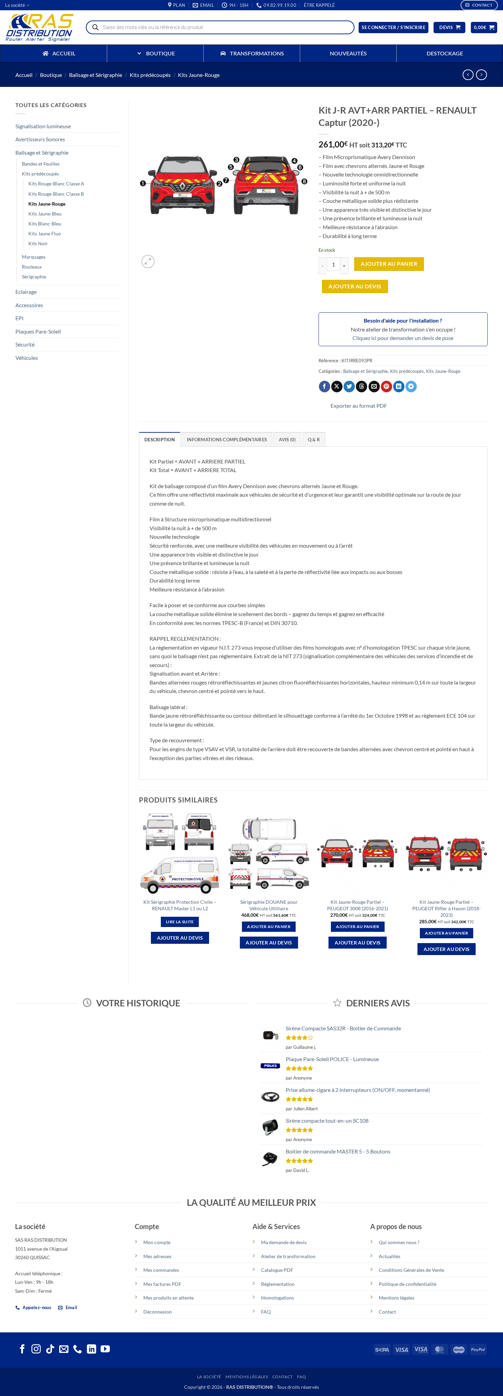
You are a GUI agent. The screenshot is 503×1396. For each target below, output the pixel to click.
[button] (319, 5)
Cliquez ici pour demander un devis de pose (402, 338)
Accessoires (29, 305)
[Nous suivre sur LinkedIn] (91, 1350)
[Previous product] (481, 74)
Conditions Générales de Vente (411, 1270)
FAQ (266, 1312)
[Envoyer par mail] (374, 386)
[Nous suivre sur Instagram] (36, 1350)
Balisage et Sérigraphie (95, 74)
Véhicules (26, 357)
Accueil (24, 74)
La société (15, 5)
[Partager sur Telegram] (411, 386)
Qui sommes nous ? (399, 1242)
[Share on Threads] (361, 386)
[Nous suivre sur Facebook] (22, 1350)
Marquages (34, 257)
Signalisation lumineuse (43, 126)
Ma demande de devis (284, 1242)
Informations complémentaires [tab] (227, 439)
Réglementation (278, 1284)
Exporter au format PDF (359, 405)
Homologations (277, 1298)
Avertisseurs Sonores (40, 139)
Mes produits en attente (168, 1298)
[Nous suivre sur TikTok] (50, 1350)
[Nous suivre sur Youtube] (105, 1350)
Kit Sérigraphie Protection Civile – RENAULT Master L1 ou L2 (179, 905)
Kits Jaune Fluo (44, 233)
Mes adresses (157, 1256)
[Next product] (468, 74)
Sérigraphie (34, 276)
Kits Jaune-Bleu (45, 214)
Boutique (51, 74)
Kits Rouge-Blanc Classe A (56, 183)
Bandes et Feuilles (41, 164)
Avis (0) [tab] (287, 439)
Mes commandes (161, 1270)
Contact (387, 1312)
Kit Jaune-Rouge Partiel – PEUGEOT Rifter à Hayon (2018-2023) (446, 908)
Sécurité (25, 344)
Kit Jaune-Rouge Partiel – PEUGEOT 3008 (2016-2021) (357, 905)
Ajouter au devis (354, 286)
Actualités (389, 1256)
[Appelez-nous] (77, 1350)
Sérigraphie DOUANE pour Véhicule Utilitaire (269, 905)
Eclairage (26, 291)
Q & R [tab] (314, 439)
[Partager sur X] (337, 386)
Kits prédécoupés (150, 74)
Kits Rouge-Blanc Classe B (56, 194)
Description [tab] (159, 439)
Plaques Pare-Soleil (38, 331)
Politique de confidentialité (407, 1284)
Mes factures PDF (162, 1284)
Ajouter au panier (389, 264)
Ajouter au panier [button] (269, 926)
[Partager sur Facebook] (324, 386)
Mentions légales (396, 1298)
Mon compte (156, 1242)
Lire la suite (180, 921)
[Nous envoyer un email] (63, 1350)
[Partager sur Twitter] (349, 386)
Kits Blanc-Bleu (44, 223)
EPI (19, 318)
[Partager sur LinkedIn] (398, 386)
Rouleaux (32, 267)
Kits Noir (38, 243)
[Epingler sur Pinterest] (386, 386)
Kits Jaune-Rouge (199, 74)
